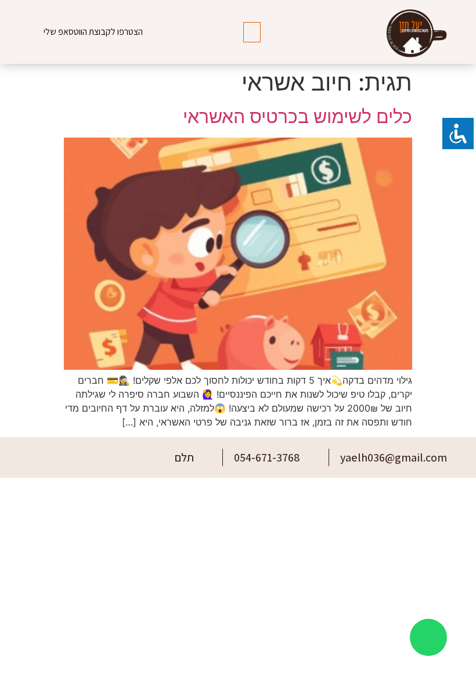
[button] (252, 32)
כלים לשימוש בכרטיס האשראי (297, 116)
